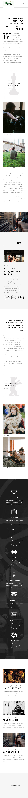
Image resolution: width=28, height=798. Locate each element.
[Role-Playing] (14, 708)
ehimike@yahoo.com (16, 686)
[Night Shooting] (14, 676)
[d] (14, 419)
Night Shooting (12, 688)
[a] (14, 117)
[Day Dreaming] (14, 740)
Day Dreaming (11, 752)
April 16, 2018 (6, 686)
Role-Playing (11, 720)
